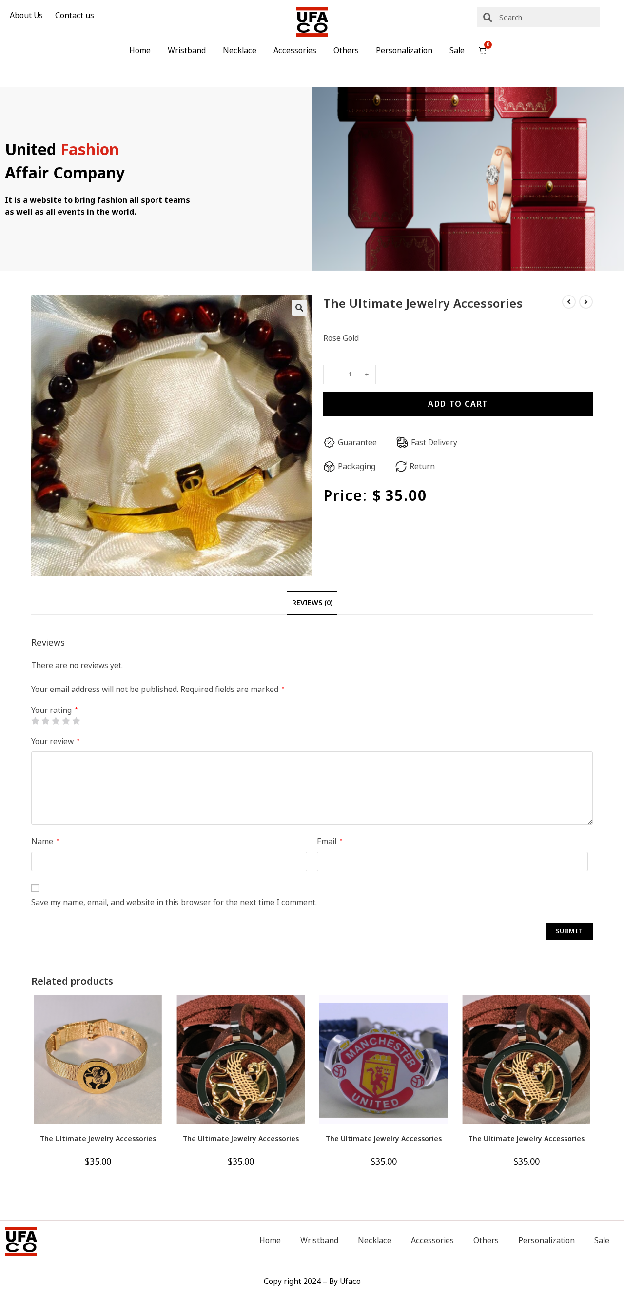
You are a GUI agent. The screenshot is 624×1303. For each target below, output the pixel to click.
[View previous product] (569, 302)
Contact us (74, 15)
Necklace (239, 50)
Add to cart (458, 403)
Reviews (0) (312, 602)
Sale (457, 50)
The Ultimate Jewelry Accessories (98, 1138)
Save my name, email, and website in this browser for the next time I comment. (174, 902)
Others (346, 50)
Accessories (294, 50)
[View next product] (586, 302)
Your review (55, 741)
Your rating (54, 710)
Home (140, 50)
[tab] (312, 602)
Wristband (187, 50)
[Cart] (482, 50)
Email (329, 841)
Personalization (404, 50)
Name (45, 841)
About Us (26, 15)
